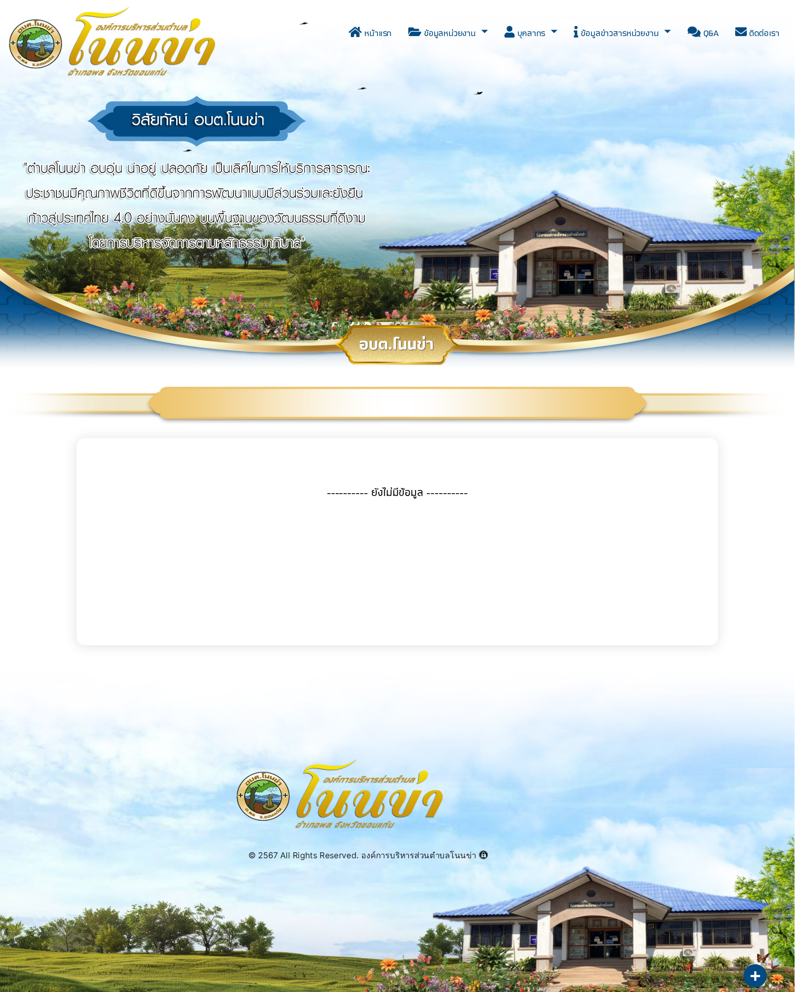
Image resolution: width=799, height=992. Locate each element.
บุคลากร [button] (531, 33)
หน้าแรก (377, 33)
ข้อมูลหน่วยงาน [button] (450, 33)
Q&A (709, 33)
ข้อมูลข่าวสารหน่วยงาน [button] (619, 33)
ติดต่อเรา (763, 33)
